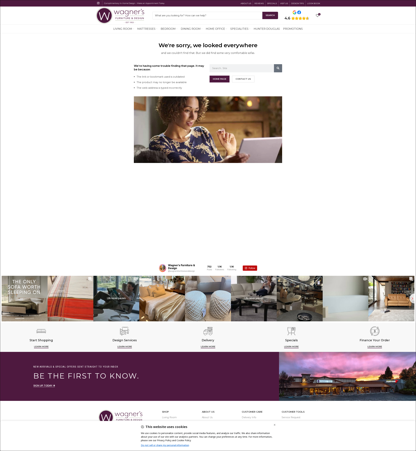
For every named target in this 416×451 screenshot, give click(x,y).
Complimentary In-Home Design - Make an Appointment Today (134, 3)
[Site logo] (120, 15)
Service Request (291, 417)
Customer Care (252, 411)
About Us (208, 411)
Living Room (169, 417)
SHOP (165, 411)
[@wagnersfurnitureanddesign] (162, 268)
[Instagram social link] (98, 3)
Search (270, 15)
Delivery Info (249, 417)
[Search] (278, 68)
